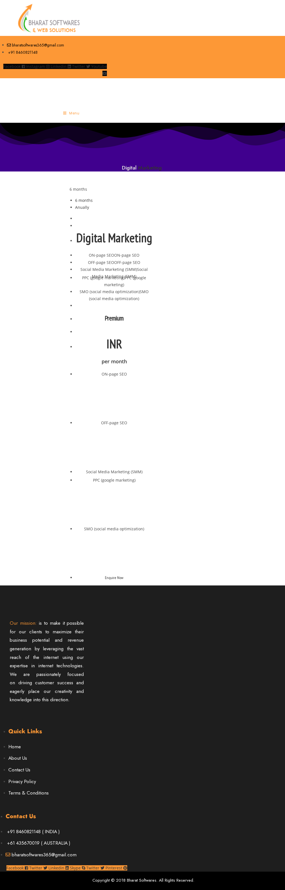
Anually (82, 207)
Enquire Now (114, 577)
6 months (78, 189)
